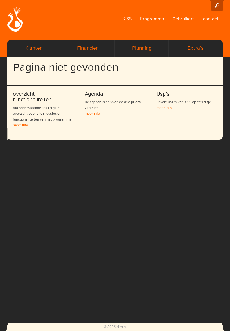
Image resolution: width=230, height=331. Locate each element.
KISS (127, 18)
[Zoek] (217, 5)
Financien (88, 48)
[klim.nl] (15, 20)
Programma (152, 18)
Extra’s (196, 48)
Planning (141, 48)
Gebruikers (184, 18)
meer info (20, 125)
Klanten (34, 48)
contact (211, 18)
